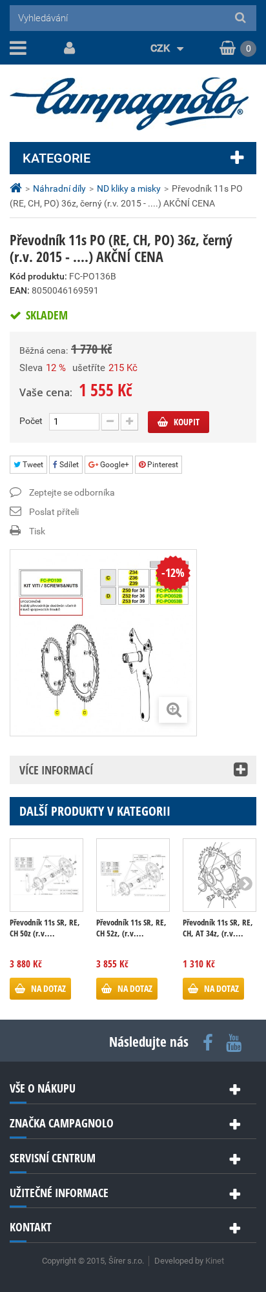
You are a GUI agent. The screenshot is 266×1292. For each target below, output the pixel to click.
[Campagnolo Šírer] (133, 103)
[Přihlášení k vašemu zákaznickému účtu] (67, 48)
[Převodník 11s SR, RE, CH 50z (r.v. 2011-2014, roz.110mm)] (46, 875)
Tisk (37, 531)
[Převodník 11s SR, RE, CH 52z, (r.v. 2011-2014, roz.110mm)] (133, 875)
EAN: (20, 290)
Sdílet (68, 464)
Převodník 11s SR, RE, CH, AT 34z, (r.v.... (218, 928)
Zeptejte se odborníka (72, 492)
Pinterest (161, 464)
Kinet (214, 1261)
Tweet (32, 464)
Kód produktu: (38, 276)
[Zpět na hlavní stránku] (17, 188)
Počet (31, 421)
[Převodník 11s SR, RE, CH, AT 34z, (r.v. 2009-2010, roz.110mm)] (219, 875)
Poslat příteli (54, 512)
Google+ (113, 464)
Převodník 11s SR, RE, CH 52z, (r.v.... (131, 928)
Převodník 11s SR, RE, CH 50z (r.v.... (45, 928)
